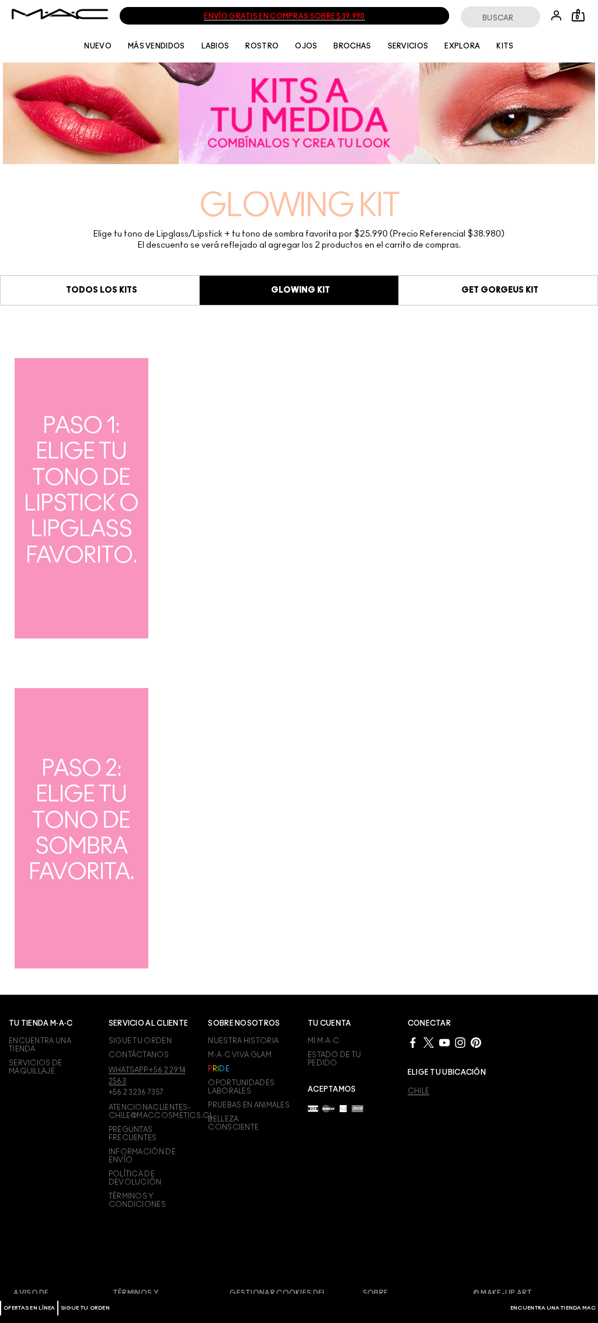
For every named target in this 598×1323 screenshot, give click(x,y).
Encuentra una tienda (40, 1045)
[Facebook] (413, 1042)
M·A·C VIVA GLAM (240, 1054)
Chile (419, 1091)
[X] (428, 1042)
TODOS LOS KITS (101, 290)
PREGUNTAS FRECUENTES (133, 1133)
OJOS (306, 46)
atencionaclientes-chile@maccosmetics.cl (150, 1111)
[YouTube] (444, 1042)
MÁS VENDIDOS (156, 46)
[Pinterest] (476, 1042)
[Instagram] (460, 1042)
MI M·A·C (323, 1040)
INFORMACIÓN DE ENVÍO (142, 1156)
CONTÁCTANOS (139, 1054)
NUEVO (98, 46)
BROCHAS (352, 46)
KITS (504, 46)
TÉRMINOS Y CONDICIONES (137, 1200)
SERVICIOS (408, 46)
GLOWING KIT (300, 290)
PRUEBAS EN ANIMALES (249, 1105)
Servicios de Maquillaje (35, 1067)
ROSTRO (262, 46)
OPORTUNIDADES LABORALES (241, 1087)
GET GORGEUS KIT (499, 290)
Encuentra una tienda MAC (553, 1308)
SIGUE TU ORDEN (85, 1308)
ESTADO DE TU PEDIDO (334, 1059)
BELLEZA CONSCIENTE (233, 1123)
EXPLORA (462, 46)
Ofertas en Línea (29, 1308)
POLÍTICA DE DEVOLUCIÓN (135, 1178)
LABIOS (215, 46)
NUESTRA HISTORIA (243, 1040)
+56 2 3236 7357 (136, 1092)
